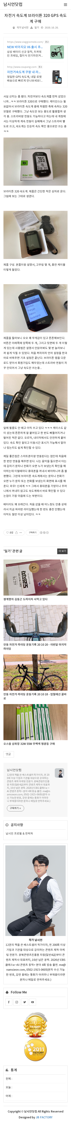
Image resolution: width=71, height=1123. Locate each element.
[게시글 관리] (21, 532)
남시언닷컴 (14, 770)
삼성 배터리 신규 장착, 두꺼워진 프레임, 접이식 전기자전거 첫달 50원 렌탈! (24, 54)
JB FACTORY (44, 1117)
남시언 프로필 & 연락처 (19, 833)
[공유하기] (16, 532)
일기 (36, 27)
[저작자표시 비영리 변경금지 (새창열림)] (44, 532)
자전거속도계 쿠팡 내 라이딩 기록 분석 (24, 72)
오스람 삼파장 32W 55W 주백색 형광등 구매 (29, 744)
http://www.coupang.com (22, 67)
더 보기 (62, 551)
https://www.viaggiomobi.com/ (25, 42)
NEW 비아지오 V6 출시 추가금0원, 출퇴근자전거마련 (25, 47)
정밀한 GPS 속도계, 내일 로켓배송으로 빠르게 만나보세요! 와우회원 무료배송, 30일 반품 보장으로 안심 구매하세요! (24, 79)
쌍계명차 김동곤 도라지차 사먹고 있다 (25, 599)
